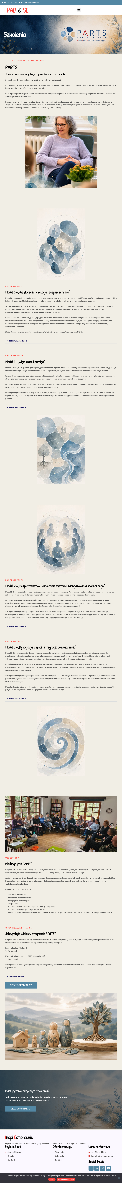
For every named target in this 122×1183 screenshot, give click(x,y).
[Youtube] (108, 1168)
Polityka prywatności (66, 1179)
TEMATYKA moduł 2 (17, 626)
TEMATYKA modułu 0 (18, 341)
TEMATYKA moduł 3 (17, 699)
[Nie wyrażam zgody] (119, 1178)
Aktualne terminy (16, 976)
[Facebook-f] (91, 1168)
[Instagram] (102, 1168)
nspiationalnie (19, 1137)
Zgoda (51, 1179)
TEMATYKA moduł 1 (17, 407)
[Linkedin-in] (96, 1168)
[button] (79, 10)
